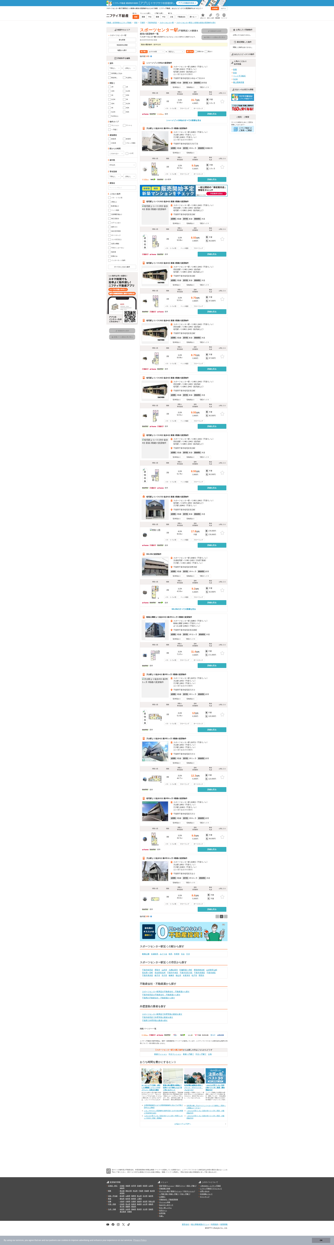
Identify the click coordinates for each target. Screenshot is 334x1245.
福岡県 (122, 1209)
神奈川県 (129, 1191)
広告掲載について (206, 1194)
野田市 (201, 975)
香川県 (122, 1207)
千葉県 (141, 1191)
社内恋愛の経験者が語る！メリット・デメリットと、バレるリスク (193, 1087)
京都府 (133, 1201)
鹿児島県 (123, 1212)
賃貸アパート (180, 1186)
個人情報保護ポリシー (200, 1224)
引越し (161, 1216)
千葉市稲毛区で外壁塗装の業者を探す (157, 1017)
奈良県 (145, 1201)
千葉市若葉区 (199, 973)
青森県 (128, 1186)
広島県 (122, 1204)
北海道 (122, 1186)
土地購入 (162, 1197)
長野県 (133, 1196)
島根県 (139, 1204)
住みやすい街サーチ (166, 1205)
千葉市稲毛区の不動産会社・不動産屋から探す (161, 995)
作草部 (176, 954)
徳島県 (150, 1204)
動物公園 (145, 954)
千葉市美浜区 (147, 975)
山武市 (164, 970)
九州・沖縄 (112, 1209)
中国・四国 (112, 1204)
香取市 (157, 970)
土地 (210, 1054)
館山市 (178, 975)
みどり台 (163, 954)
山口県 (145, 1204)
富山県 (139, 1196)
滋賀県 (139, 1201)
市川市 (164, 975)
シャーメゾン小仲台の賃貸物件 (159, 63)
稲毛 (170, 954)
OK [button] (321, 1240)
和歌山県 (151, 1201)
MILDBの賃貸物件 (153, 554)
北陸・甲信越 (112, 1196)
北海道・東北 (112, 1186)
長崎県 (133, 1209)
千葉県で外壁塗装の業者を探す (155, 1020)
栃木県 (152, 1191)
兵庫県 (128, 1201)
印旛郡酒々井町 (185, 970)
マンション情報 (164, 1202)
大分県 (145, 1209)
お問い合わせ (204, 1191)
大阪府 (122, 1201)
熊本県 (139, 1209)
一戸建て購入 (164, 1194)
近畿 (109, 1201)
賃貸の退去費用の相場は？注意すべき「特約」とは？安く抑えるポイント (172, 1087)
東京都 (122, 1191)
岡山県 (128, 1204)
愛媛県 (128, 1207)
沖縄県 (129, 1212)
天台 (183, 954)
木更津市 (186, 975)
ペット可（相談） (239, 76)
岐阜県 (128, 1199)
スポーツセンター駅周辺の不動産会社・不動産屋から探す (166, 992)
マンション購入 (164, 1191)
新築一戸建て (188, 1054)
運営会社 (185, 1224)
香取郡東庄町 (199, 970)
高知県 (133, 1207)
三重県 (139, 1199)
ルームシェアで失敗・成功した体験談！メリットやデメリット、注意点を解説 (151, 1087)
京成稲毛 (154, 954)
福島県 (122, 1188)
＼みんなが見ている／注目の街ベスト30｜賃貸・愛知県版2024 (215, 1087)
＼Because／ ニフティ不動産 (210, 1186)
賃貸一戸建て (191, 1186)
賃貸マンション (168, 1186)
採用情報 (224, 1224)
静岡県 (133, 1199)
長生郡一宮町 (147, 973)
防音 (235, 73)
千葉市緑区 (211, 973)
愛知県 (122, 1199)
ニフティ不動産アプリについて (211, 1188)
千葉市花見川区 (186, 973)
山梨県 (128, 1196)
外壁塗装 (162, 1213)
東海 (109, 1199)
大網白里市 (173, 970)
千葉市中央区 (172, 973)
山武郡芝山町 (211, 970)
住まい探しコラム (165, 1208)
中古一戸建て (200, 1054)
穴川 (188, 954)
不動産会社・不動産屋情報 (168, 1199)
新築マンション (160, 1054)
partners (53, 1240)
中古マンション (175, 1054)
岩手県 (133, 1186)
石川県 (145, 1196)
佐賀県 (128, 1209)
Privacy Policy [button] (140, 1240)
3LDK (235, 79)
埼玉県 (135, 1191)
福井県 (150, 1196)
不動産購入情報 (164, 1188)
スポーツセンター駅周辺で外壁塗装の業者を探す (162, 1014)
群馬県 (122, 1193)
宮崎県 (150, 1209)
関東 (109, 1191)
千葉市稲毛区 (147, 970)
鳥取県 (133, 1204)
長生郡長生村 (160, 973)
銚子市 (157, 975)
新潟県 (122, 1196)
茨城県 (146, 1191)
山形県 (150, 1186)
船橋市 (171, 975)
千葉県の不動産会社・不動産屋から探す (158, 998)
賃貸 (160, 1186)
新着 (235, 69)
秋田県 (145, 1186)
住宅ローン (163, 1210)
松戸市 (194, 975)
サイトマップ (204, 1197)
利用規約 (214, 1224)
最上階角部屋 (238, 82)
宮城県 (139, 1186)
